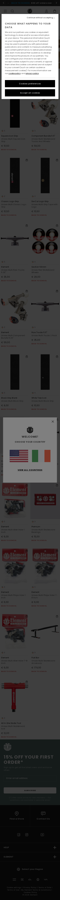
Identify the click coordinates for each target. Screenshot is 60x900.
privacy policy (32, 73)
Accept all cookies (30, 93)
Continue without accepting (40, 18)
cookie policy (14, 73)
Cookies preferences (30, 83)
